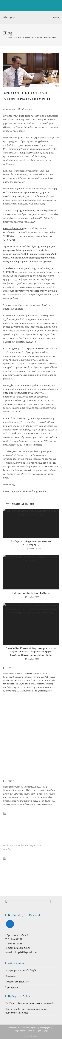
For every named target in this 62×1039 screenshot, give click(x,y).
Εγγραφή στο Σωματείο (17, 981)
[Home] (4, 37)
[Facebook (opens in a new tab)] (31, 6)
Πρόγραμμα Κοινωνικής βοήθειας (31, 593)
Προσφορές (11, 976)
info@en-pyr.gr (22, 948)
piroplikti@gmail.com (25, 952)
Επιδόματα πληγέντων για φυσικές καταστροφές (31, 542)
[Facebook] (10, 924)
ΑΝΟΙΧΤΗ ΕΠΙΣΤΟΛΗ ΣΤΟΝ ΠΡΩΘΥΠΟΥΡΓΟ (37, 37)
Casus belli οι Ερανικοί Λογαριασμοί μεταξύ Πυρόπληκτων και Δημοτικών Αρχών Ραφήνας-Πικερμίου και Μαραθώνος (31, 652)
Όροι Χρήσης (11, 987)
